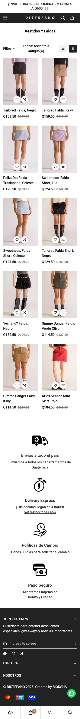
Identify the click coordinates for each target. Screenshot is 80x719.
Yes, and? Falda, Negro (15, 326)
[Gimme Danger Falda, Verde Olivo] (59, 294)
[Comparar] (24, 99)
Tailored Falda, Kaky (57, 110)
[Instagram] (13, 653)
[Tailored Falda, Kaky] (59, 81)
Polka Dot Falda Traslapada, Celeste (18, 180)
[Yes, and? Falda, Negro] (20, 294)
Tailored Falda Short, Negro (58, 253)
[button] (72, 18)
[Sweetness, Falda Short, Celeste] (20, 222)
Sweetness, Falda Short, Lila (55, 180)
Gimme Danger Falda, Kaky (19, 398)
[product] (10, 712)
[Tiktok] (22, 653)
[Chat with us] (71, 693)
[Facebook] (5, 653)
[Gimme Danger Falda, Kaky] (20, 367)
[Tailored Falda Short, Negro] (59, 222)
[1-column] (63, 49)
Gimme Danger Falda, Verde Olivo (58, 326)
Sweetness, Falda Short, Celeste (16, 253)
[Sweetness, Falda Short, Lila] (59, 149)
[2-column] (73, 49)
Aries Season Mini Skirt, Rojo (56, 398)
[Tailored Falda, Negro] (20, 81)
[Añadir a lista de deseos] (16, 99)
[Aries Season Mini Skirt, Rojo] (59, 367)
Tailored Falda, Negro (19, 110)
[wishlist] (50, 712)
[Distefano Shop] (40, 18)
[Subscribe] (72, 644)
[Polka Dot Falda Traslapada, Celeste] (20, 149)
